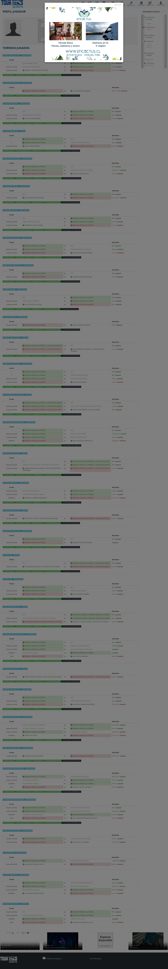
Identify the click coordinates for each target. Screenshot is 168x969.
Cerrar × (118, 5)
